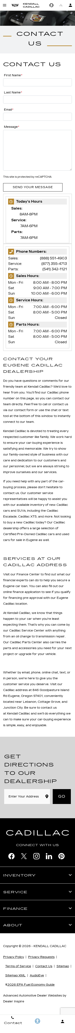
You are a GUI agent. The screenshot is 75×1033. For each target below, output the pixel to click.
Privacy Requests (41, 957)
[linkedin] (49, 856)
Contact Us (43, 966)
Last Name (13, 92)
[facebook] (11, 856)
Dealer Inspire (13, 1001)
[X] (24, 856)
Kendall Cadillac (50, 946)
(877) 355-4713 (54, 264)
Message (11, 127)
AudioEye (37, 975)
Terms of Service (18, 966)
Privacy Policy (13, 957)
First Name (13, 75)
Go (61, 796)
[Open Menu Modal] (4, 5)
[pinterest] (61, 856)
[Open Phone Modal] (51, 5)
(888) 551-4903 (53, 258)
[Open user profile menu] (70, 5)
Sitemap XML (15, 975)
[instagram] (36, 856)
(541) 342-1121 (54, 269)
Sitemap (62, 966)
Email (8, 109)
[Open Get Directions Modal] (61, 5)
